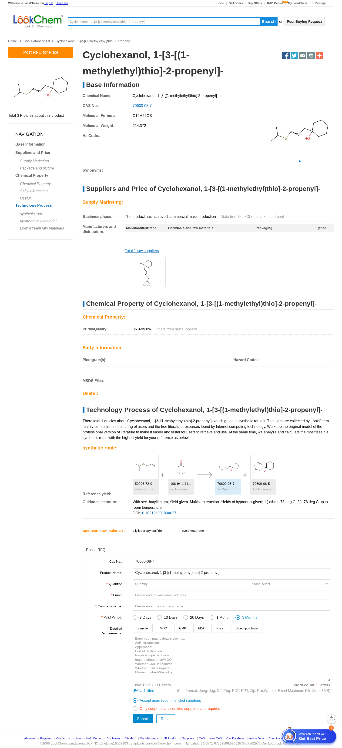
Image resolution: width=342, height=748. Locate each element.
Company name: (110, 606)
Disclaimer (113, 738)
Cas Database (235, 738)
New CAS (215, 738)
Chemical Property (31, 175)
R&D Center (275, 3)
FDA (201, 628)
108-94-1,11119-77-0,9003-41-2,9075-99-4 (181, 483)
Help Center (94, 738)
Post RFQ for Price (40, 52)
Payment (45, 738)
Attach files (145, 691)
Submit (143, 719)
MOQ (163, 628)
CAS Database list (36, 41)
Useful (25, 198)
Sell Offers (236, 3)
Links (78, 738)
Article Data (256, 738)
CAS (202, 738)
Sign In (48, 3)
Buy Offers (255, 3)
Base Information (30, 144)
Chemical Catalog (279, 738)
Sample (142, 628)
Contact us (63, 738)
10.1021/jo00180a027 (158, 513)
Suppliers (188, 738)
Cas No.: (115, 561)
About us (29, 738)
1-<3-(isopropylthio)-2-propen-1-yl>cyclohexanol (228, 489)
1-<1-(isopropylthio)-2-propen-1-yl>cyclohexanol (263, 489)
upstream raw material (38, 221)
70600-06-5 (261, 483)
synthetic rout (31, 214)
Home (220, 3)
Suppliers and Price (32, 153)
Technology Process (33, 205)
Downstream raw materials (42, 228)
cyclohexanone (181, 489)
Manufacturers (149, 738)
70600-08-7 (226, 483)
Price (219, 628)
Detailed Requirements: (111, 631)
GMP (182, 628)
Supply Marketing (34, 161)
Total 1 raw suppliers (142, 251)
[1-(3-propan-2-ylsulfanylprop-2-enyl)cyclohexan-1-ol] (146, 272)
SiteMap (130, 738)
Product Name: (111, 573)
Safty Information (34, 191)
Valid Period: (113, 617)
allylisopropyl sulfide (145, 489)
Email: (117, 595)
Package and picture (37, 168)
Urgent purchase (246, 628)
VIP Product (170, 738)
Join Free (62, 3)
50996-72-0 (143, 483)
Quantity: (115, 584)
